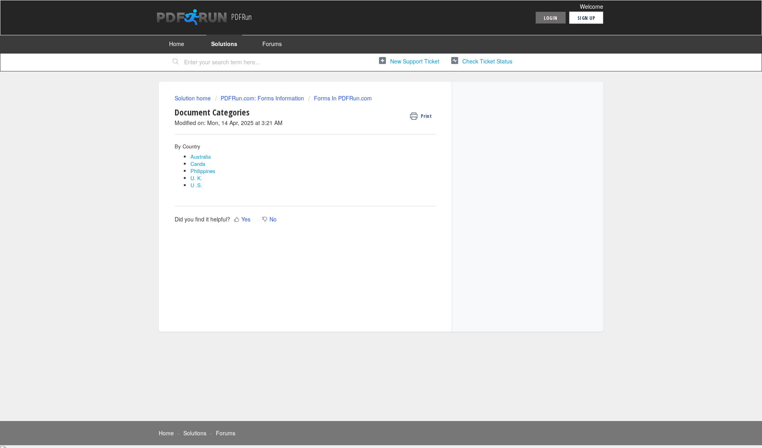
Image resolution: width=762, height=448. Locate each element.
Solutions (224, 44)
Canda (197, 163)
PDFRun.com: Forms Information (262, 98)
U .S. (196, 185)
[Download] (366, 119)
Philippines (203, 171)
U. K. (196, 178)
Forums (272, 44)
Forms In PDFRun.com (343, 98)
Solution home (193, 98)
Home (176, 44)
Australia (200, 156)
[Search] (175, 62)
